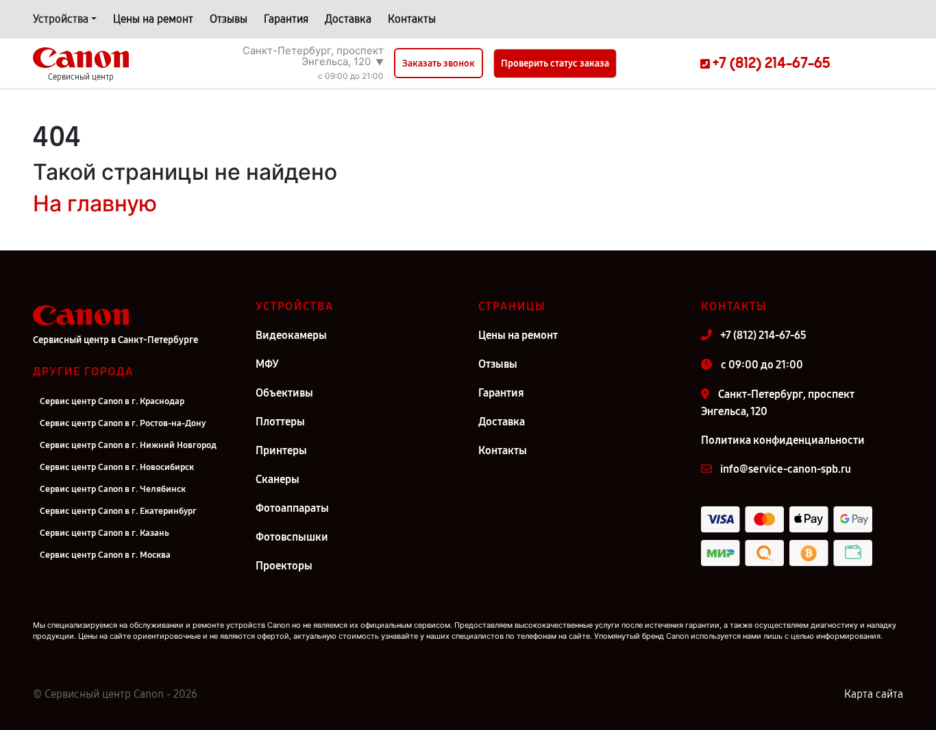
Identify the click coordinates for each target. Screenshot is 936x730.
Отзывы (228, 18)
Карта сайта (873, 693)
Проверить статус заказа (555, 63)
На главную (95, 203)
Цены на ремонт (153, 18)
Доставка (348, 18)
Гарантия (286, 18)
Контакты (412, 18)
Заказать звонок (438, 63)
